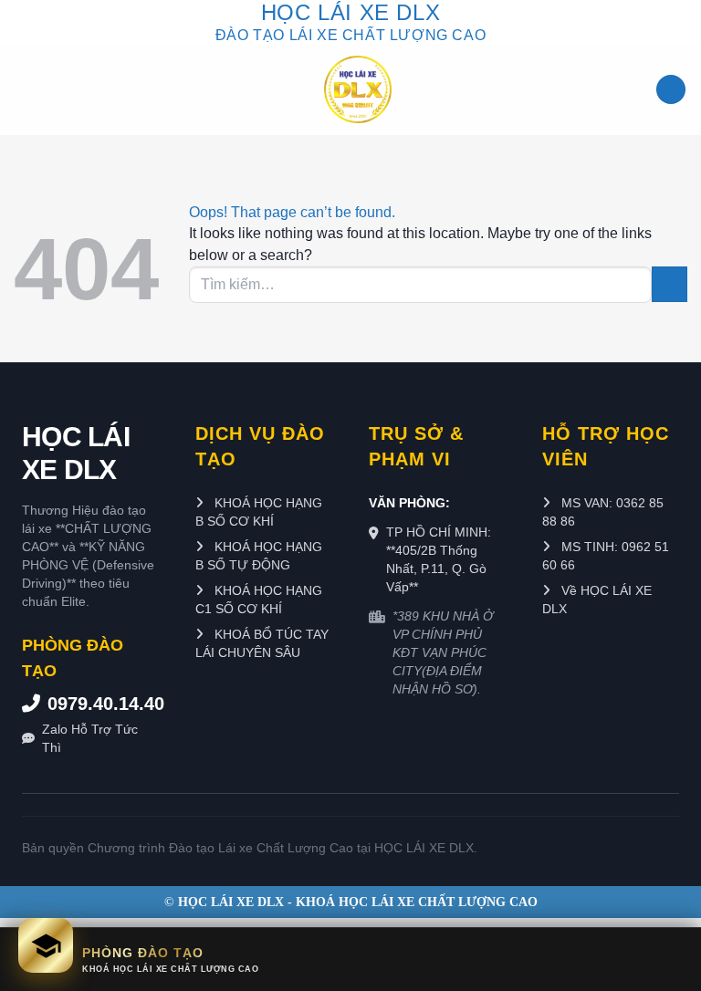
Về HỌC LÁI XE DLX (597, 599)
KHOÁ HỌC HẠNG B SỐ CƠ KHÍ (258, 511)
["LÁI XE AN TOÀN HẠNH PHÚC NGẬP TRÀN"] (357, 89)
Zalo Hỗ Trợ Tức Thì (90, 738)
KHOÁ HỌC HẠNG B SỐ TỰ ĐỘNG (258, 555)
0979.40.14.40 (103, 704)
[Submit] (669, 284)
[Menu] (670, 90)
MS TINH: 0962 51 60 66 (605, 555)
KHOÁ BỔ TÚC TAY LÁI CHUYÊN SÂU (262, 643)
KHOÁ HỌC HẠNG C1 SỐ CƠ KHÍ (258, 599)
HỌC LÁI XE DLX (76, 453)
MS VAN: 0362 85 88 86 (603, 511)
